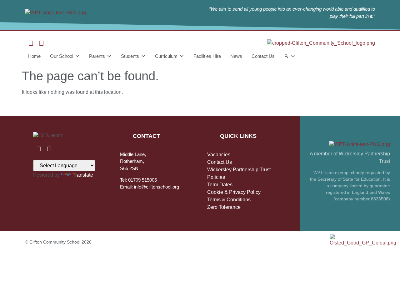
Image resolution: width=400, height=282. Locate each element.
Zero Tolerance (224, 207)
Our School (61, 56)
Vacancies (218, 154)
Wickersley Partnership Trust (239, 169)
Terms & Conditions (229, 199)
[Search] (289, 56)
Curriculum (166, 56)
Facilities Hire (207, 56)
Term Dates (219, 184)
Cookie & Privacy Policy (234, 192)
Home (34, 56)
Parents (97, 56)
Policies (216, 177)
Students (130, 56)
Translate (82, 175)
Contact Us (263, 56)
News (236, 56)
